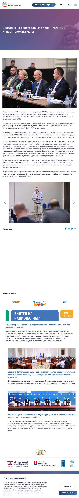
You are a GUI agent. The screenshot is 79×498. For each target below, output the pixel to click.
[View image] (39, 83)
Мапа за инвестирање (43, 5)
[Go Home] (3, 3)
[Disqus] (39, 261)
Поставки (67, 486)
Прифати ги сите (68, 492)
